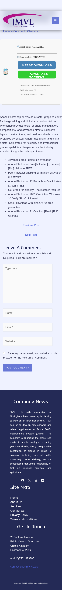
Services (15, 506)
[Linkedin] (42, 480)
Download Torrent (38, 75)
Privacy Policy (19, 515)
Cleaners (32, 31)
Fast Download (38, 65)
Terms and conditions (23, 519)
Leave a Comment (14, 31)
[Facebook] (22, 480)
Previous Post (31, 225)
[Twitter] (29, 480)
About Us (16, 502)
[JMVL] (23, 20)
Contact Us (17, 510)
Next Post (31, 234)
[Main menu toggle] (55, 20)
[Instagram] (35, 480)
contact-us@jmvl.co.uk (24, 566)
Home (14, 497)
